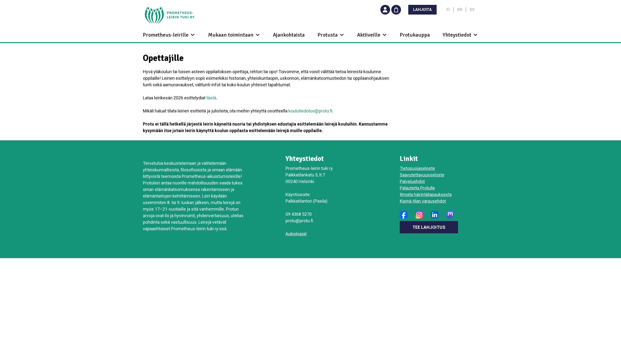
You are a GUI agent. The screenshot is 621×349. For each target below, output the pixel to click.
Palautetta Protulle (417, 187)
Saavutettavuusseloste (422, 174)
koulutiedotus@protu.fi (310, 110)
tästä (211, 97)
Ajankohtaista (289, 35)
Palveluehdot (412, 181)
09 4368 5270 (299, 214)
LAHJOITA (422, 9)
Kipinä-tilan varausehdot (423, 201)
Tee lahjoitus (428, 227)
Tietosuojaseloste (417, 168)
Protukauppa (415, 35)
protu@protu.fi (299, 220)
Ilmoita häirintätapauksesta (426, 194)
